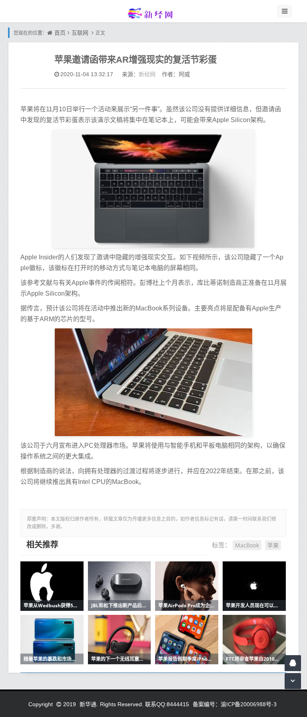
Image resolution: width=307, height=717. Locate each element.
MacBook (247, 545)
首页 (60, 32)
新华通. (89, 704)
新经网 (147, 74)
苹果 (273, 545)
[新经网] (153, 13)
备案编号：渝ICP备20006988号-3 (235, 704)
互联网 (80, 32)
